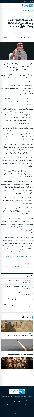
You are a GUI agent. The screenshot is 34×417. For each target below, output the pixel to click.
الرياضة (21, 404)
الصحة (3, 401)
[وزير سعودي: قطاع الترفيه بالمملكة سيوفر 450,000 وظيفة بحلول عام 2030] (32, 266)
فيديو (8, 404)
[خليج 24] (27, 5)
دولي (19, 401)
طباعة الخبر (4, 38)
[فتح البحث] (7, 5)
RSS (17, 407)
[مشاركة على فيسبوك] (28, 37)
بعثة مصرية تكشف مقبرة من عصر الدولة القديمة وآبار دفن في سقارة (18, 335)
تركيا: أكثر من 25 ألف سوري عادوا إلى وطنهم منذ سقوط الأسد (17, 299)
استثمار (28, 266)
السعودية (23, 266)
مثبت (11, 266)
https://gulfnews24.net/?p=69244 (15, 257)
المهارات (26, 224)
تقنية (12, 404)
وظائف (6, 266)
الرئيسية (31, 10)
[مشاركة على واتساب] (20, 37)
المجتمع (17, 404)
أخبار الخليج (25, 10)
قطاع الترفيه (16, 266)
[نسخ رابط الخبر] (17, 37)
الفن (26, 404)
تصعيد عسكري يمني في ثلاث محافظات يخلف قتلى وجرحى (20, 354)
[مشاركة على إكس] (24, 37)
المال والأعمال (14, 401)
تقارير (8, 401)
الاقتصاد (31, 78)
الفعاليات (9, 160)
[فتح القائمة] (3, 5)
